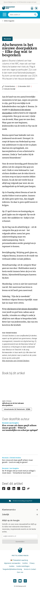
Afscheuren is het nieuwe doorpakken (13, 404)
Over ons (20, 572)
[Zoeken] (35, 14)
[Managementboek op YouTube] (20, 580)
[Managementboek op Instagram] (25, 580)
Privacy (32, 563)
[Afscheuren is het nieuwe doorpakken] (9, 387)
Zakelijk (5, 514)
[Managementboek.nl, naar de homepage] (8, 9)
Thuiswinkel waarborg (20, 560)
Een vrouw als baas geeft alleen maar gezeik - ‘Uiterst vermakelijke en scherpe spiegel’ (20, 427)
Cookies (11, 566)
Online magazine (9, 21)
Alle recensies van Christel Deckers (15, 361)
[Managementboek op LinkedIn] (14, 580)
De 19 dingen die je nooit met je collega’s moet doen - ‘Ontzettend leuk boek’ (18, 472)
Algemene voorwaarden (12, 563)
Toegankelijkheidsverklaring (12, 569)
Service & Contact (30, 569)
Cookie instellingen (22, 566)
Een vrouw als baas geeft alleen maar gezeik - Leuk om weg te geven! (17, 461)
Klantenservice (9, 509)
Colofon (25, 563)
